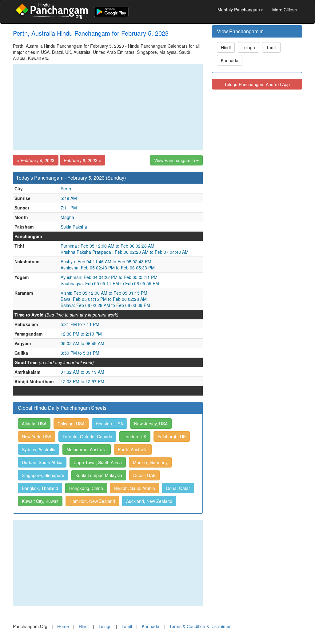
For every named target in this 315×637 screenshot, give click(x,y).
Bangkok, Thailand (40, 488)
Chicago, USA (71, 423)
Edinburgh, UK (172, 436)
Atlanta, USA (34, 423)
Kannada (229, 60)
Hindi (226, 47)
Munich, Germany (150, 462)
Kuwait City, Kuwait (40, 501)
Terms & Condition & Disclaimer (200, 626)
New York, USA (36, 436)
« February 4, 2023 (35, 160)
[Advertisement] (108, 107)
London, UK (134, 436)
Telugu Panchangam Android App (257, 84)
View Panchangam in (175, 160)
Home (63, 626)
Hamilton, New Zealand (92, 501)
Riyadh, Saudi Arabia (134, 488)
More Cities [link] (283, 9)
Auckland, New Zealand (149, 501)
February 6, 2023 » (82, 160)
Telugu (248, 47)
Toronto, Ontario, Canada (87, 436)
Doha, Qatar (178, 488)
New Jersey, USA (151, 423)
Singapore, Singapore (43, 475)
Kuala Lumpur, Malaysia (98, 475)
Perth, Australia (133, 449)
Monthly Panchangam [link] (238, 9)
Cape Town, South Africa (98, 462)
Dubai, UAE (144, 475)
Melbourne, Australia (86, 449)
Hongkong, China (86, 488)
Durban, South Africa (42, 462)
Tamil (271, 47)
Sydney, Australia (38, 449)
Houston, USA (109, 423)
